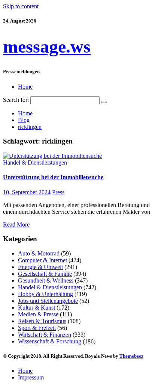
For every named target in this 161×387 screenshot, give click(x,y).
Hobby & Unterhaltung (45, 294)
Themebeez (131, 356)
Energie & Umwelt (40, 267)
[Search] (104, 102)
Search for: (16, 100)
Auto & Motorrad (39, 253)
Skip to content (21, 6)
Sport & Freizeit (37, 328)
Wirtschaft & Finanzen (44, 334)
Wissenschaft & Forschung (49, 341)
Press (58, 192)
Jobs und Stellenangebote (48, 301)
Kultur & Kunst (36, 307)
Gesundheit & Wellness (45, 280)
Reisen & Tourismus (42, 321)
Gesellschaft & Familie (45, 274)
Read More (16, 224)
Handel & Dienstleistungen (35, 162)
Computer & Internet (42, 260)
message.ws (47, 46)
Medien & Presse (38, 314)
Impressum (31, 377)
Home (25, 86)
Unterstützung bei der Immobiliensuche (53, 177)
